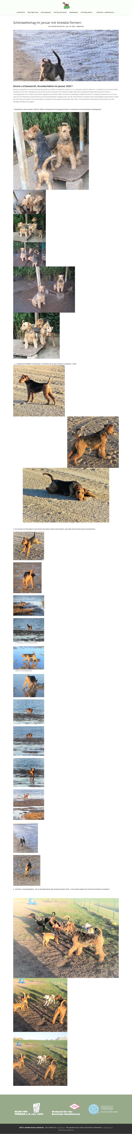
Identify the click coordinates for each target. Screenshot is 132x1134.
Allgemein (80, 26)
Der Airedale (46, 12)
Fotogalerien (86, 12)
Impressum (108, 1127)
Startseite (21, 12)
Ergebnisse (73, 12)
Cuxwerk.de (61, 1127)
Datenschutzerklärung (66, 1130)
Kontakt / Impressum (104, 12)
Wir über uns (33, 12)
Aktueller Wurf (60, 12)
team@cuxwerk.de (58, 26)
